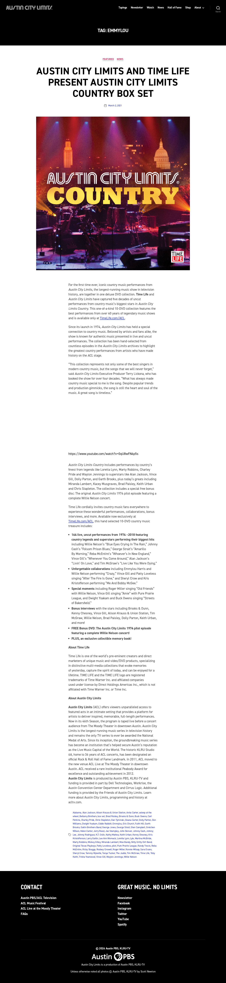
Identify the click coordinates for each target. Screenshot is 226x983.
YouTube (123, 919)
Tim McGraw (133, 853)
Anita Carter (132, 812)
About (197, 7)
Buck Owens (141, 816)
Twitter (122, 914)
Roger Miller (119, 849)
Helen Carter (86, 831)
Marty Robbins (80, 842)
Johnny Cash (139, 831)
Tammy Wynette (93, 853)
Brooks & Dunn (126, 816)
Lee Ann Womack (107, 838)
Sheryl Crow (79, 853)
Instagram (124, 908)
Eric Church (128, 823)
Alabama (77, 812)
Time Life (145, 853)
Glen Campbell (138, 827)
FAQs (24, 914)
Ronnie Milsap (132, 849)
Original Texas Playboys (84, 845)
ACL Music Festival (33, 903)
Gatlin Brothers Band (91, 827)
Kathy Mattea (112, 834)
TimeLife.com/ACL (112, 318)
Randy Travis (144, 845)
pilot (114, 845)
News (161, 7)
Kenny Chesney (140, 834)
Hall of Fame (174, 7)
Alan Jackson (88, 812)
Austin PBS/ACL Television (38, 898)
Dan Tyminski (117, 820)
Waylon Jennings (114, 856)
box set (101, 816)
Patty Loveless (104, 845)
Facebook (124, 903)
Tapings (123, 7)
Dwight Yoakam (89, 823)
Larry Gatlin (92, 838)
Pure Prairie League (127, 845)
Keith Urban (126, 834)
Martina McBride (143, 838)
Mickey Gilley (94, 842)
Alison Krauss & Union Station (110, 812)
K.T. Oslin (100, 834)
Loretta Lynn (123, 838)
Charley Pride (87, 820)
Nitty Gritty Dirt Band (141, 842)
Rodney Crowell (104, 849)
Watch (150, 7)
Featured (108, 59)
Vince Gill (100, 856)
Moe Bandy (124, 842)
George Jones (109, 827)
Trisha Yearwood (87, 856)
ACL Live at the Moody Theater (41, 908)
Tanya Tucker (108, 853)
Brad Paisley (112, 816)
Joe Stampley (112, 831)
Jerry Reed (98, 831)
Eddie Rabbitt (105, 823)
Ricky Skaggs (88, 849)
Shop (188, 7)
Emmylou (117, 823)
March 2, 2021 (115, 105)
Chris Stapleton (102, 820)
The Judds (121, 853)
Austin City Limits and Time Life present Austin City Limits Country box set (112, 82)
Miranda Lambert (110, 842)
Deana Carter (131, 820)
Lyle (132, 838)
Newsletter (137, 7)
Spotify (122, 924)
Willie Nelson (130, 856)
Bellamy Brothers (88, 816)
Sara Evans (145, 849)
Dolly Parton (145, 820)
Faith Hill (139, 823)
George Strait (123, 827)
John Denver (126, 831)
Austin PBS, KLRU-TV (118, 948)
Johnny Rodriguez (86, 834)
